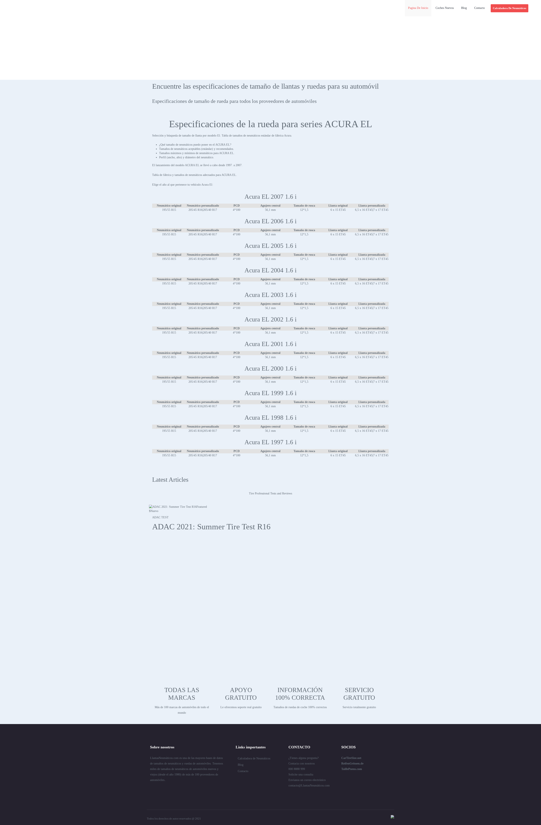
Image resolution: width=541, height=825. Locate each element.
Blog (240, 764)
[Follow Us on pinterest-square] (174, 789)
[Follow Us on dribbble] (182, 789)
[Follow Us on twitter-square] (151, 789)
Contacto (243, 771)
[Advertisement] (270, 48)
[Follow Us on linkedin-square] (159, 789)
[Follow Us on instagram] (197, 789)
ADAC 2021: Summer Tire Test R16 (211, 526)
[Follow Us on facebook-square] (167, 789)
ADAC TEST (160, 517)
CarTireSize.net (351, 758)
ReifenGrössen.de (352, 763)
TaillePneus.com (351, 769)
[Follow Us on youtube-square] (189, 789)
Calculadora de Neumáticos (254, 758)
